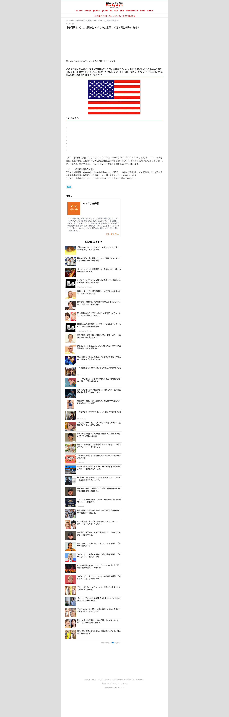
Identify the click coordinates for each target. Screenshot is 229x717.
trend (142, 11)
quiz (122, 11)
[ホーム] (67, 20)
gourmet (96, 11)
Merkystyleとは (90, 680)
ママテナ (116, 683)
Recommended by (106, 642)
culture (150, 11)
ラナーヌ (124, 683)
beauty (87, 11)
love (116, 11)
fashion (79, 11)
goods (105, 11)
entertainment (132, 11)
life (111, 11)
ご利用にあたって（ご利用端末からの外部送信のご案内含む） (121, 680)
